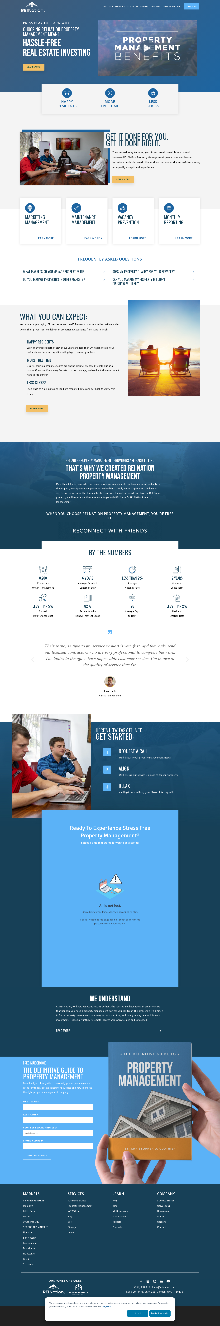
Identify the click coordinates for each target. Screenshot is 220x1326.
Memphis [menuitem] (28, 1199)
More (110, 101)
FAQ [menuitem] (114, 1194)
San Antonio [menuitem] (30, 1231)
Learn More (191, 6)
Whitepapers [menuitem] (119, 1210)
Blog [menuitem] (114, 1199)
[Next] (186, 656)
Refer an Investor (171, 7)
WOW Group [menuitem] (74, 1205)
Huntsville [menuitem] (29, 1247)
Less (153, 101)
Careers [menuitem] (161, 1215)
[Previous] (33, 656)
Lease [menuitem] (71, 1226)
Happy (67, 101)
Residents (67, 106)
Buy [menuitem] (70, 1210)
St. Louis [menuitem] (28, 1258)
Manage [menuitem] (72, 1221)
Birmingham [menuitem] (30, 1237)
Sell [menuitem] (70, 1215)
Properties (155, 7)
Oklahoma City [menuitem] (31, 1215)
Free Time (110, 106)
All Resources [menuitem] (120, 1205)
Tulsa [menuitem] (26, 1252)
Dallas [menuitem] (26, 1210)
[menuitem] (34, 1194)
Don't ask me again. (159, 1313)
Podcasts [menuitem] (117, 1221)
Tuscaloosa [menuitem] (29, 1242)
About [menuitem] (160, 1210)
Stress (153, 106)
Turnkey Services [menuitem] (77, 1194)
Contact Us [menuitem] (163, 1221)
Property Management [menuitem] (80, 1199)
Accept (138, 1313)
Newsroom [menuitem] (163, 1205)
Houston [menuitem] (28, 1226)
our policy (106, 1306)
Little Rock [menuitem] (29, 1205)
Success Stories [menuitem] (165, 1194)
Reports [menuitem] (116, 1215)
